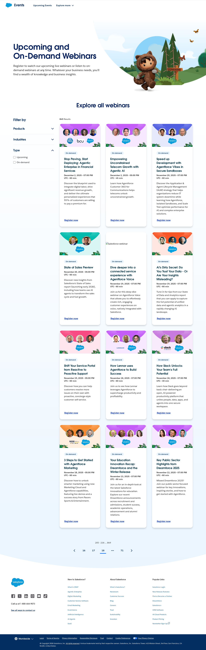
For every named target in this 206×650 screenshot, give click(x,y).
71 (122, 550)
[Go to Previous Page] (74, 550)
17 (93, 550)
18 (103, 550)
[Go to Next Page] (132, 550)
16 (84, 550)
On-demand (23, 162)
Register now (71, 220)
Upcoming (22, 157)
